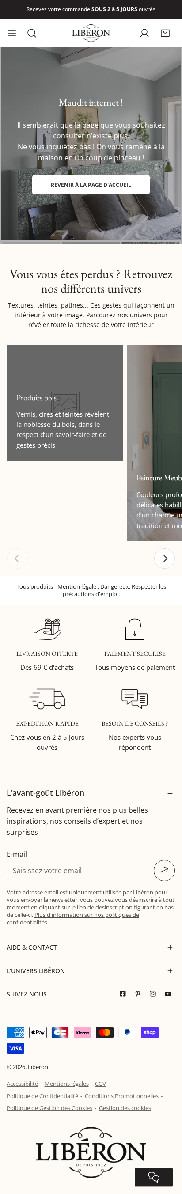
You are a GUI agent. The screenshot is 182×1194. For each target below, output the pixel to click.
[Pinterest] (140, 994)
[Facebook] (125, 994)
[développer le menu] (12, 33)
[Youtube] (170, 994)
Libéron (38, 1067)
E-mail (17, 854)
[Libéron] (91, 33)
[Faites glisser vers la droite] (164, 558)
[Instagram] (155, 994)
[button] (165, 33)
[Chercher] (32, 33)
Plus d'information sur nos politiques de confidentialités (73, 918)
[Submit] (164, 870)
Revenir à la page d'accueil (91, 184)
